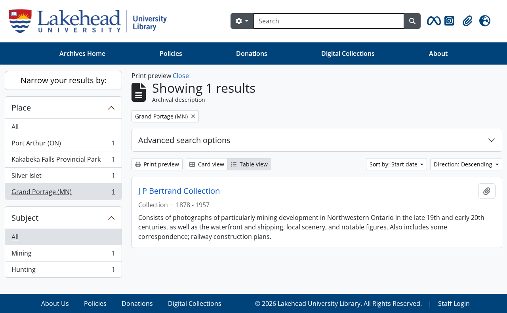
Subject (24, 217)
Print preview (160, 164)
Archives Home (82, 53)
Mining (63, 255)
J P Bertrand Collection (179, 191)
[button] (432, 21)
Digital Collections (348, 53)
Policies (171, 53)
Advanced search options (184, 140)
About (438, 53)
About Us (55, 303)
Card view (210, 164)
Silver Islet (63, 177)
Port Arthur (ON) (63, 145)
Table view (253, 164)
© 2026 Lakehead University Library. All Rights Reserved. (338, 303)
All (15, 126)
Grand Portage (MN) (63, 193)
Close (181, 75)
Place (21, 107)
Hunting (63, 271)
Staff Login (454, 303)
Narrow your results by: (64, 80)
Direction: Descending (464, 164)
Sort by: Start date (394, 164)
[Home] (91, 21)
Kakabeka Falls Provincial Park (63, 161)
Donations (251, 53)
